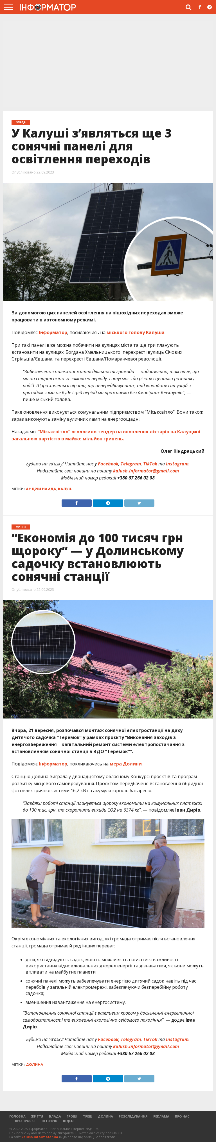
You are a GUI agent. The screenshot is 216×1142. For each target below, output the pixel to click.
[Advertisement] (108, 64)
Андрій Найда (41, 489)
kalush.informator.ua (39, 1137)
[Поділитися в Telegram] (108, 502)
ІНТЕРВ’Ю (49, 1121)
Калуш (65, 489)
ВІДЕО (68, 1121)
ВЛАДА (55, 1116)
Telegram (131, 464)
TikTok (150, 464)
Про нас (182, 1116)
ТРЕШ (87, 1116)
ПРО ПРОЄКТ (25, 1121)
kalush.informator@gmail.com (146, 471)
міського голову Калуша (136, 332)
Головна (17, 1116)
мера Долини (126, 764)
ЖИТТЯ (37, 1116)
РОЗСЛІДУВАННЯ (133, 1116)
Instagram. (178, 464)
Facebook (108, 464)
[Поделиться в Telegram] (108, 1077)
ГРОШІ (72, 1116)
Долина (34, 1064)
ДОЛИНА (105, 1116)
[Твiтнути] (139, 502)
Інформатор (53, 332)
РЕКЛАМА (161, 1116)
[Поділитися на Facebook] (77, 502)
